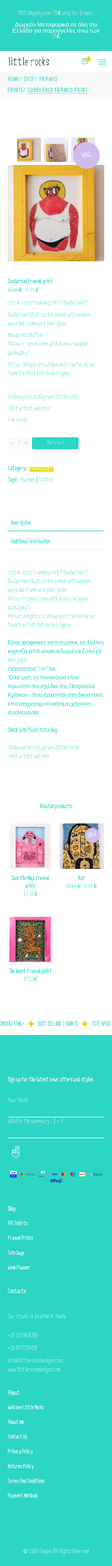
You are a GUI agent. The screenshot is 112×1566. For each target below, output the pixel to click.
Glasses (27, 480)
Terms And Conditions (26, 1481)
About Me (16, 1422)
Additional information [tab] (30, 542)
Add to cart (55, 443)
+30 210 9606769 (23, 1336)
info (12, 1361)
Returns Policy (20, 1467)
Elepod (45, 1552)
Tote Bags (16, 1253)
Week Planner (19, 1268)
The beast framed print (30, 972)
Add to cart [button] (24, 895)
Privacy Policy (20, 1452)
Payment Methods (23, 1496)
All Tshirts (17, 1224)
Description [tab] (21, 523)
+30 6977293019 (22, 1348)
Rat (81, 878)
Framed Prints (41, 469)
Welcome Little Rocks (26, 1408)
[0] (85, 61)
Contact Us (17, 1437)
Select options (75, 887)
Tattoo (46, 480)
